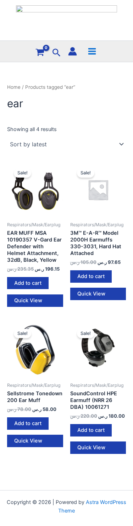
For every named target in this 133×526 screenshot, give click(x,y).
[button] (56, 53)
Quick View (28, 300)
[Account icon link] (72, 51)
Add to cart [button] (27, 283)
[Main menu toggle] (92, 51)
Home (14, 87)
